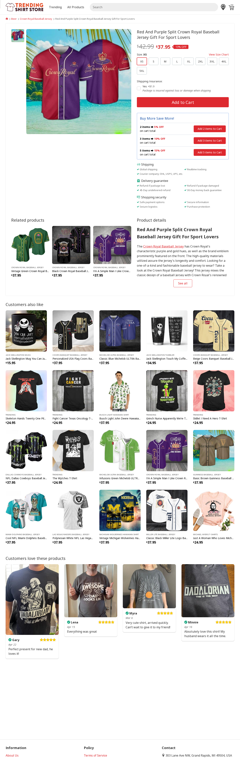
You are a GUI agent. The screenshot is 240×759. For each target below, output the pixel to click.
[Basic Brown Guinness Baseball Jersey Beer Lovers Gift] (213, 450)
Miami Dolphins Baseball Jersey (23, 534)
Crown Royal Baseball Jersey (36, 18)
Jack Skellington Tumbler (160, 354)
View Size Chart (219, 54)
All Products (75, 7)
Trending (11, 414)
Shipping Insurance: (149, 81)
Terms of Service (95, 755)
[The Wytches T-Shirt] (73, 450)
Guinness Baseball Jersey (207, 474)
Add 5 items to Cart (210, 152)
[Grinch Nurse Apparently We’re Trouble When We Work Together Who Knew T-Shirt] (167, 390)
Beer (14, 18)
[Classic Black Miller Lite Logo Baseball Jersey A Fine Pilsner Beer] (167, 510)
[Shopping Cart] (231, 7)
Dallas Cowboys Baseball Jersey (23, 474)
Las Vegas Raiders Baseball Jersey (70, 534)
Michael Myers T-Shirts (205, 534)
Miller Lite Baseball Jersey (160, 534)
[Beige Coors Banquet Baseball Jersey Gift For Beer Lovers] (213, 330)
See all (183, 283)
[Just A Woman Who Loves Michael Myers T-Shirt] (213, 510)
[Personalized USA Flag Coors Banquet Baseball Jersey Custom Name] (73, 330)
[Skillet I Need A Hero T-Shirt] (213, 390)
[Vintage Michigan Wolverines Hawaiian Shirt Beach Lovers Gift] (120, 510)
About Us (12, 755)
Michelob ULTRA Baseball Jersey (116, 354)
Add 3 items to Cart (210, 140)
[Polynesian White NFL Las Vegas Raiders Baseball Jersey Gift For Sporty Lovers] (73, 510)
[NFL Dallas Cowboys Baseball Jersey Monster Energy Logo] (26, 450)
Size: (183, 54)
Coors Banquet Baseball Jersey (69, 354)
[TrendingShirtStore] (7, 18)
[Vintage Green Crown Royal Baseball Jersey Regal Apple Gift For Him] (30, 245)
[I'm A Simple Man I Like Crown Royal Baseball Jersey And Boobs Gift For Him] (112, 245)
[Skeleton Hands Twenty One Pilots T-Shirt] (26, 390)
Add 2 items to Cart (210, 128)
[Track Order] (223, 7)
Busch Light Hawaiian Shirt (114, 414)
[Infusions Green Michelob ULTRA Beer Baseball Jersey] (120, 450)
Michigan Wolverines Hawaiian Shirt (119, 534)
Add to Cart (183, 102)
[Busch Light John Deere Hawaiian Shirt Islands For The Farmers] (120, 390)
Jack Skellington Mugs (18, 354)
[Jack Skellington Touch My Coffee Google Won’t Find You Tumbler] (167, 330)
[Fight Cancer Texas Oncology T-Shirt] (73, 390)
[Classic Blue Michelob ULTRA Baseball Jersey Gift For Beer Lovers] (120, 330)
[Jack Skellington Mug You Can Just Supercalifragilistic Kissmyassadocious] (26, 330)
